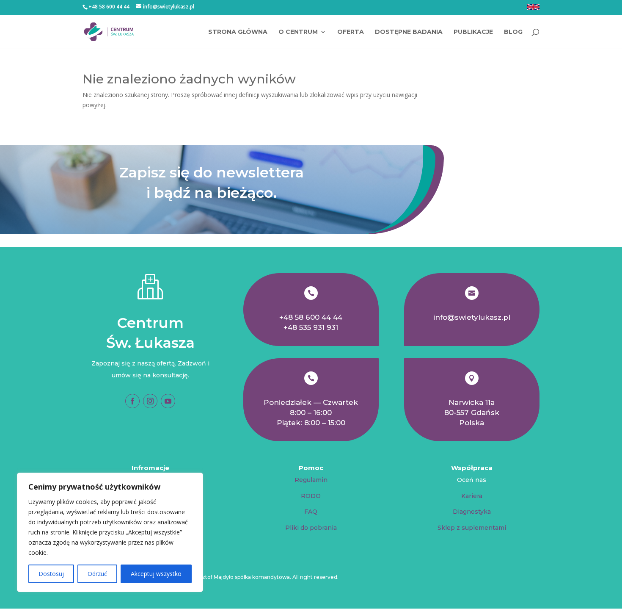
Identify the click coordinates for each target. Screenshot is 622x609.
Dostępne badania (409, 32)
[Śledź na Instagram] (150, 401)
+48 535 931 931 (310, 327)
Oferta (350, 32)
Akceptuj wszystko (156, 574)
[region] (110, 532)
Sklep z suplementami (472, 527)
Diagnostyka (472, 511)
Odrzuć (97, 574)
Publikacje (473, 32)
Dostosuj (51, 574)
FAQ (310, 511)
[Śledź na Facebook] (132, 401)
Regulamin (311, 480)
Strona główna (237, 32)
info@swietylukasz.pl (471, 317)
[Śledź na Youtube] (168, 401)
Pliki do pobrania (311, 527)
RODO (311, 496)
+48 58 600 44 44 (310, 317)
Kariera (471, 496)
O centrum (298, 32)
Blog (513, 32)
